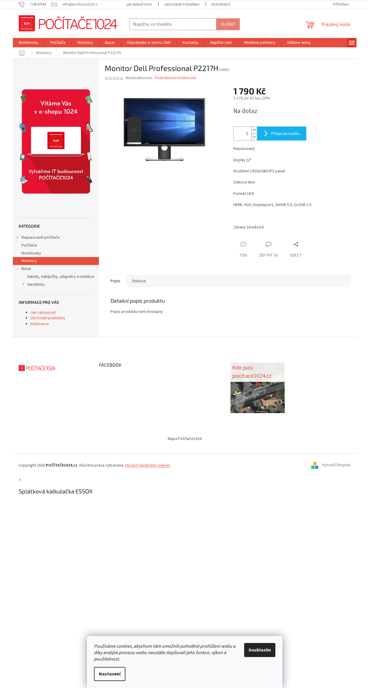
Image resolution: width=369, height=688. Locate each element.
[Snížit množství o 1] (254, 137)
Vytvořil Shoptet (336, 465)
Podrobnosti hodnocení (175, 78)
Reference (221, 4)
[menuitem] (28, 42)
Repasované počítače (41, 237)
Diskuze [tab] (139, 281)
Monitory (29, 261)
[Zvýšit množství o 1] (254, 130)
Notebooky (31, 253)
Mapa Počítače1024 (185, 439)
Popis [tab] (115, 281)
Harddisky (36, 284)
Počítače (29, 245)
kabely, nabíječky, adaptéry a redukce (60, 277)
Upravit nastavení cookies (147, 465)
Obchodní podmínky (182, 4)
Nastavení (109, 674)
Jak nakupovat (139, 4)
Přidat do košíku (285, 133)
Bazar (27, 269)
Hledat (228, 24)
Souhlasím (260, 650)
